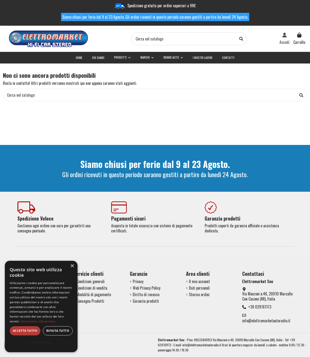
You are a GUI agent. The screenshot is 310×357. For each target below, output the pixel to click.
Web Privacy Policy (146, 288)
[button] (173, 57)
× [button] (72, 266)
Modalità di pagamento (94, 294)
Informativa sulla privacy (38, 321)
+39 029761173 (259, 307)
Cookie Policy (41, 342)
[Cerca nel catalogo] (241, 38)
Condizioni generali (91, 281)
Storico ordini (199, 294)
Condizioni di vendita (92, 288)
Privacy (138, 281)
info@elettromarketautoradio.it (266, 321)
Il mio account (199, 281)
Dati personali (199, 288)
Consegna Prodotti (90, 301)
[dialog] (41, 306)
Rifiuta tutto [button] (57, 331)
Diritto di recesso (146, 294)
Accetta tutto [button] (25, 331)
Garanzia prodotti (146, 301)
